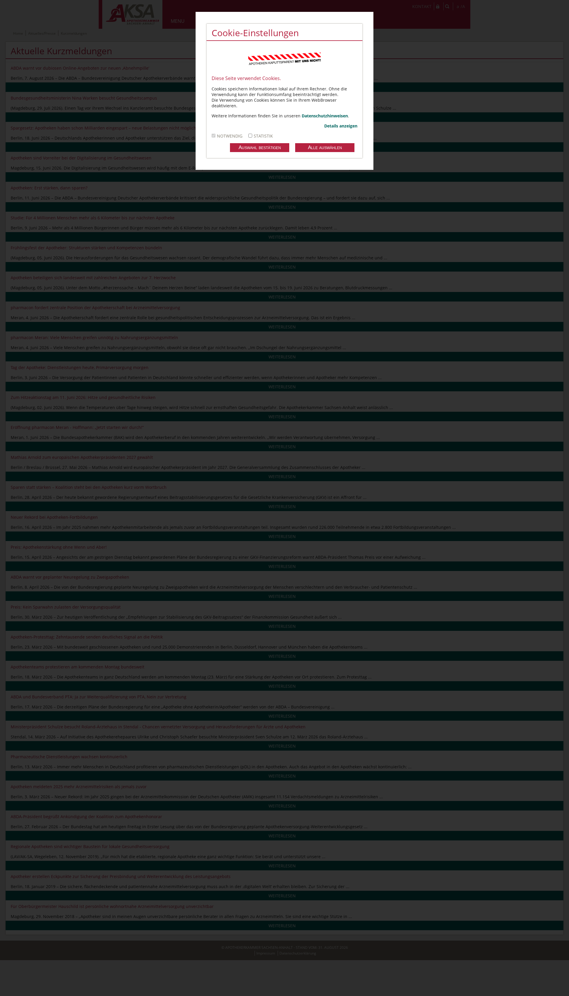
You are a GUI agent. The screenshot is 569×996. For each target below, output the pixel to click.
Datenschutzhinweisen (325, 116)
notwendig (229, 136)
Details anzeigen (340, 126)
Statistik (263, 136)
